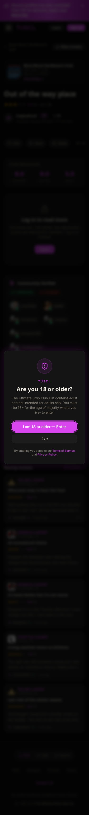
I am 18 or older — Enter (44, 426)
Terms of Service (63, 450)
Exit (45, 439)
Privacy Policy (47, 454)
